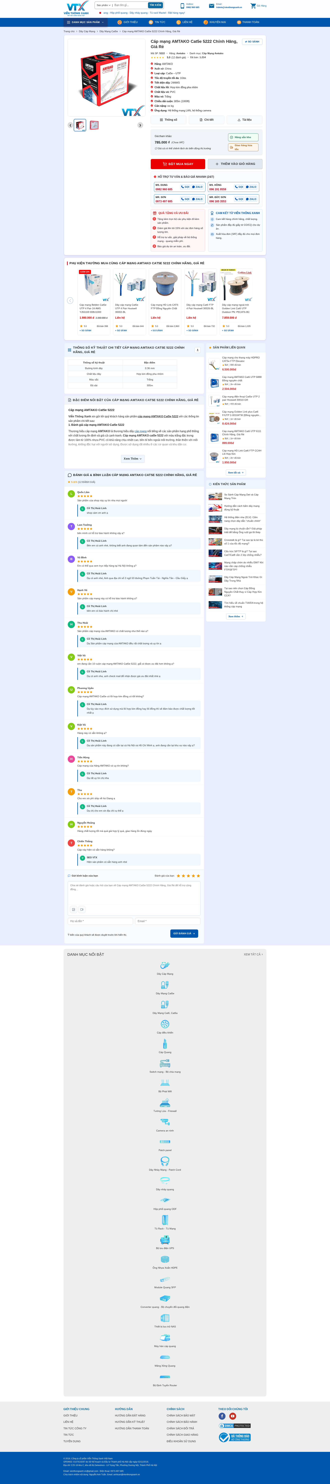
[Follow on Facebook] (222, 1416)
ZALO (199, 186)
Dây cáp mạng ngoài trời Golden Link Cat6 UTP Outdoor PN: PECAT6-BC (236, 309)
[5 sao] (198, 876)
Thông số (171, 119)
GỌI (187, 186)
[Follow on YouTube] (232, 1416)
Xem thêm (234, 616)
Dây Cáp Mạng (87, 31)
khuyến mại (217, 22)
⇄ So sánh (252, 41)
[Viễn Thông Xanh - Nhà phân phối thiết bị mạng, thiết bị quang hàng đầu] (76, 8)
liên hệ (187, 22)
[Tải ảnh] (73, 909)
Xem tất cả (234, 472)
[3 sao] (188, 876)
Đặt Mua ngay (181, 164)
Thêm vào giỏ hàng (238, 164)
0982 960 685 (192, 7)
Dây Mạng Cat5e (109, 31)
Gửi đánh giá (182, 933)
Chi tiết (208, 119)
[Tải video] (81, 909)
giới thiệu (130, 22)
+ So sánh (85, 330)
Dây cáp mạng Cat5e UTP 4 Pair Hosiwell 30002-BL (126, 309)
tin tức (159, 22)
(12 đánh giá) (178, 57)
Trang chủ (69, 31)
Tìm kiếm (155, 5)
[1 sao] (178, 876)
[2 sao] (183, 876)
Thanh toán (250, 22)
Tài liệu (247, 119)
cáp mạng (141, 431)
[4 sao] (193, 876)
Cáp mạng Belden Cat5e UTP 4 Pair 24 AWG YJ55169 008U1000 (93, 309)
